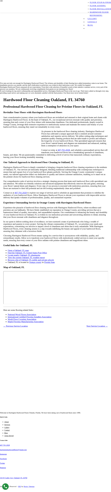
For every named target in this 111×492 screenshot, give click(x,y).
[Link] (41, 84)
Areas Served (9, 436)
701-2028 (6, 445)
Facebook (3, 459)
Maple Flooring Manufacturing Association (26, 322)
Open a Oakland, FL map (18, 250)
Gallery (6, 427)
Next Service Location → (97, 326)
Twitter (2, 463)
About (6, 422)
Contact (7, 430)
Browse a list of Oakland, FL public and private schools (31, 260)
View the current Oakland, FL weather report (26, 257)
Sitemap (31, 486)
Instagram (3, 454)
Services (7, 425)
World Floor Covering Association (22, 319)
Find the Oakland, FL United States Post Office (27, 253)
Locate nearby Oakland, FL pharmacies (24, 255)
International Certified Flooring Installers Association (29, 317)
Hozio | (26, 486)
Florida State (49, 262)
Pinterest (3, 468)
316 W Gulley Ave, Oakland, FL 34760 (13, 478)
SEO (19, 486)
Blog (6, 433)
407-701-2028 (64, 150)
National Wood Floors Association (22, 314)
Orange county (35, 262)
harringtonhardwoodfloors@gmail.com (13, 450)
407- (1, 445)
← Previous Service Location (15, 326)
